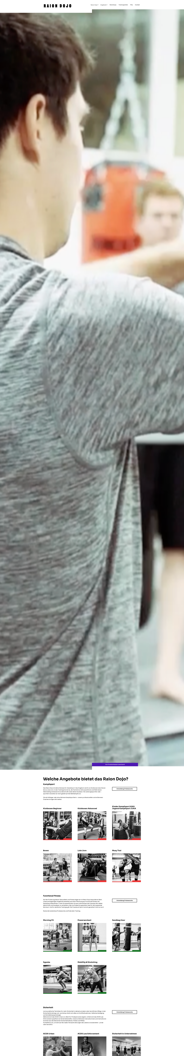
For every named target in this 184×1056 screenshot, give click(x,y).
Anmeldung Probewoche (125, 789)
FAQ (131, 5)
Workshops (113, 5)
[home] (57, 6)
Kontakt (137, 5)
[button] (95, 5)
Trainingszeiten (123, 5)
